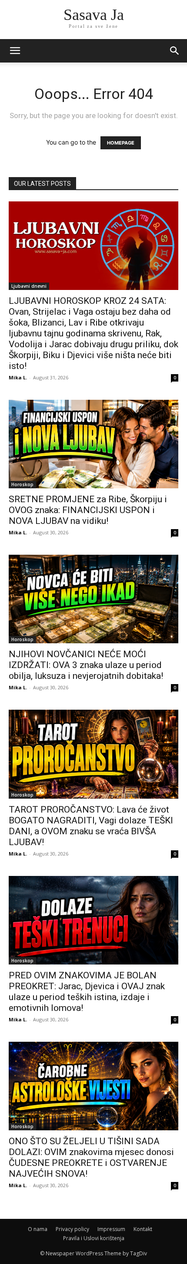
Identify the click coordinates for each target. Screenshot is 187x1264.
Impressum (111, 1229)
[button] (175, 51)
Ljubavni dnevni (29, 286)
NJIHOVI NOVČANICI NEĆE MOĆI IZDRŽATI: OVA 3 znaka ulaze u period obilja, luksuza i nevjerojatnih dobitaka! (86, 665)
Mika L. (18, 377)
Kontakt (143, 1229)
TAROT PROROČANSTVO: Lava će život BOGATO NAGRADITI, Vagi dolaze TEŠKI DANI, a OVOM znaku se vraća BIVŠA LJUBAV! (91, 825)
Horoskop (22, 484)
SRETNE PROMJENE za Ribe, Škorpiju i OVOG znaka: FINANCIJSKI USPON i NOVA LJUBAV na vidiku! (88, 510)
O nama (37, 1229)
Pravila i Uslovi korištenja (93, 1238)
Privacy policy (72, 1229)
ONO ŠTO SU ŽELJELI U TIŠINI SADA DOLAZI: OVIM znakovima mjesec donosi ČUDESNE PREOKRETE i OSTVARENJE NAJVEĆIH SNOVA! (91, 1157)
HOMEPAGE (120, 143)
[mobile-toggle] (15, 51)
